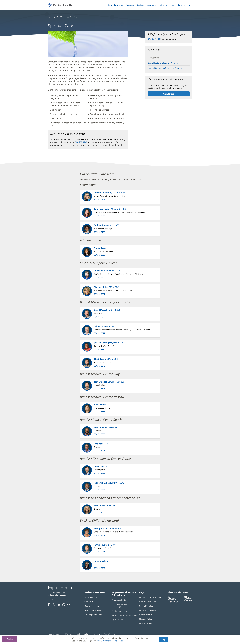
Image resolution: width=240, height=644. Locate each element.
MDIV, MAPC (109, 482)
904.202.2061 (99, 294)
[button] (116, 5)
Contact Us (89, 601)
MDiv (104, 326)
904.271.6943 (99, 450)
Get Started (168, 93)
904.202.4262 (99, 199)
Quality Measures (91, 606)
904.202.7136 (99, 232)
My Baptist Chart (91, 597)
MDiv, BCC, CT (108, 310)
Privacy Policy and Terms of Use (109, 641)
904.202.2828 (154, 39)
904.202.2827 (99, 317)
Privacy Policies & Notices (150, 597)
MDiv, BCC (106, 225)
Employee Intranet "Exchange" (120, 605)
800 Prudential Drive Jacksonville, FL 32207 (57, 593)
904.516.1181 (99, 388)
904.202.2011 (99, 333)
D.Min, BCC (109, 342)
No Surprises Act (146, 614)
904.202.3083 (99, 216)
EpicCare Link (117, 620)
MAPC (102, 443)
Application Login (119, 611)
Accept (163, 639)
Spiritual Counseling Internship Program (165, 68)
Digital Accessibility (92, 610)
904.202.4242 (81, 142)
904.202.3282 (99, 568)
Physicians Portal (119, 600)
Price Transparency (147, 623)
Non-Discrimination (147, 601)
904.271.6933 (99, 434)
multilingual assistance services (90, 634)
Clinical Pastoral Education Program (163, 63)
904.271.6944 (99, 512)
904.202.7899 (99, 473)
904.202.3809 (99, 277)
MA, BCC (105, 505)
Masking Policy (145, 619)
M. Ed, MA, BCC (110, 192)
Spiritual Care (153, 58)
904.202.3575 (99, 366)
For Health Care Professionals (124, 615)
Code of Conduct (146, 606)
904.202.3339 (99, 349)
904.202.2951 (99, 535)
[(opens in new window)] (188, 600)
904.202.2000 (53, 599)
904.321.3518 (99, 411)
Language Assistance (93, 614)
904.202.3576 (99, 489)
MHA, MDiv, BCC (110, 209)
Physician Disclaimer (148, 610)
